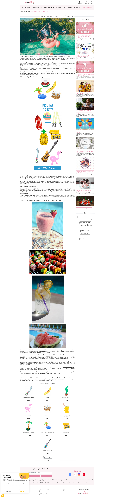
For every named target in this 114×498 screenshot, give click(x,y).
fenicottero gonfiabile (53, 176)
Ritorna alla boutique (87, 7)
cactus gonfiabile (60, 177)
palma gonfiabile (71, 196)
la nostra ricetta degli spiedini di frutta (65, 363)
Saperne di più (8, 491)
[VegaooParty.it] (29, 2)
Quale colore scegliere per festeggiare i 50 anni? (84, 56)
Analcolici (89, 227)
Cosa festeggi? (76, 7)
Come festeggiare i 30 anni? (84, 93)
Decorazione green (85, 236)
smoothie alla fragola (68, 367)
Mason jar (49, 356)
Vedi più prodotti (47, 457)
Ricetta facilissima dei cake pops (84, 191)
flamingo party (28, 177)
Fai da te (50, 7)
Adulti (44, 463)
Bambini (85, 217)
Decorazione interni (88, 219)
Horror (80, 219)
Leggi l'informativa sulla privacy (8, 487)
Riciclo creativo (82, 227)
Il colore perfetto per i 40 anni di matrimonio (85, 75)
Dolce (91, 217)
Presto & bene (43, 7)
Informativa (58, 480)
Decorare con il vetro (85, 233)
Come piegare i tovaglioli (85, 238)
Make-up (29, 7)
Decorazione (36, 7)
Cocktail (90, 225)
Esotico (82, 230)
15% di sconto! (80, 3)
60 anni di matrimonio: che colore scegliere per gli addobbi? (83, 36)
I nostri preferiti (68, 7)
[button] (2, 495)
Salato (88, 230)
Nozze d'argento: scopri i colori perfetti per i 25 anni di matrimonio (84, 151)
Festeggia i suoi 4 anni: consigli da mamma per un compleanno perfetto (85, 171)
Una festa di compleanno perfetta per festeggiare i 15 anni (84, 112)
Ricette (55, 7)
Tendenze (60, 7)
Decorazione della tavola (85, 222)
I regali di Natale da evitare (84, 207)
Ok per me (22, 491)
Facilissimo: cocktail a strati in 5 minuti (85, 131)
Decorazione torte (82, 225)
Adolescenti (50, 463)
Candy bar (23, 7)
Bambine (80, 217)
